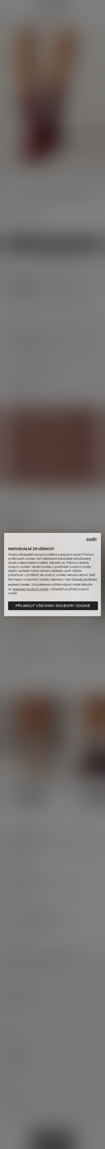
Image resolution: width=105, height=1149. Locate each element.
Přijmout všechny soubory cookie (53, 605)
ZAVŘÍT (91, 539)
